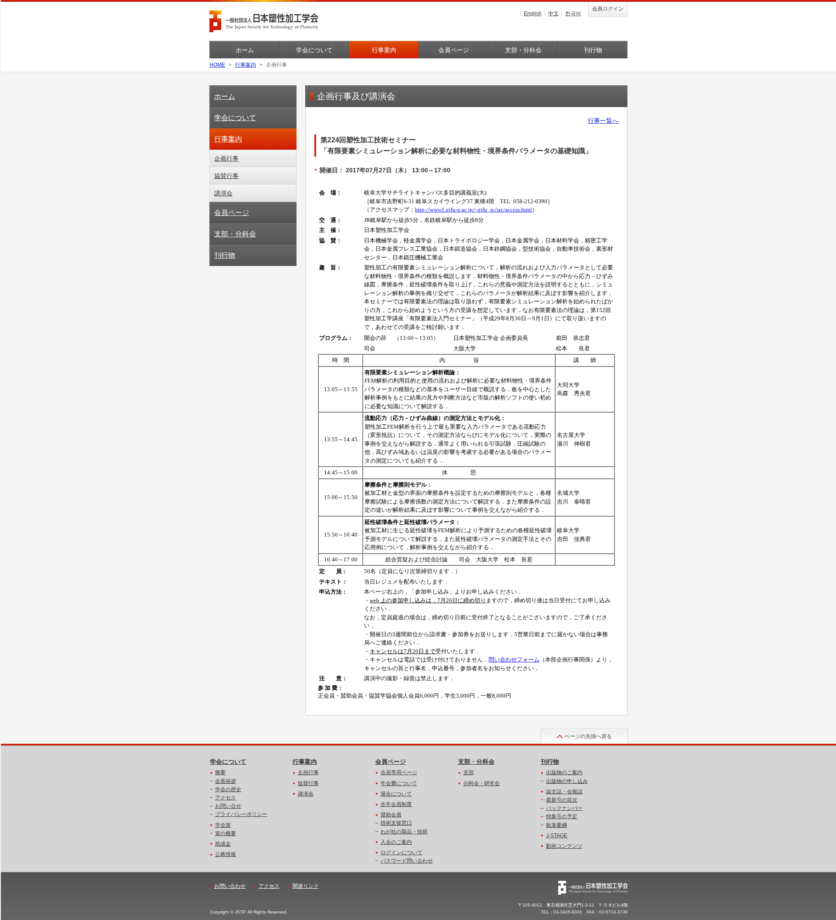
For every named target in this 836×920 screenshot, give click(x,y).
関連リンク (306, 886)
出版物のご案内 (564, 772)
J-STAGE (556, 836)
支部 (468, 772)
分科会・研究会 (481, 783)
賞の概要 (225, 833)
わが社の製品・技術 (404, 832)
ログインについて (401, 852)
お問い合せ (228, 806)
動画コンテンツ (564, 846)
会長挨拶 (225, 781)
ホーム (245, 50)
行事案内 (384, 50)
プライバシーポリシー (241, 814)
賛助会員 (391, 815)
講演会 (223, 193)
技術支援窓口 (396, 823)
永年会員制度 (396, 804)
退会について (396, 794)
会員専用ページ (399, 772)
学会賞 (223, 825)
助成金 (223, 844)
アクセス (225, 798)
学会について (314, 50)
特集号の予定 (561, 816)
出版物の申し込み (567, 781)
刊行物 (593, 50)
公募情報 (225, 854)
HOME (217, 65)
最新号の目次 (561, 800)
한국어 (573, 13)
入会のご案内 (396, 842)
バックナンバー (564, 808)
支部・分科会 (523, 50)
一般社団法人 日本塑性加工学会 (263, 21)
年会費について (399, 783)
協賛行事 (226, 175)
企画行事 (226, 158)
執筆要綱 (556, 825)
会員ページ (453, 50)
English (533, 13)
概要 (220, 772)
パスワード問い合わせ (407, 861)
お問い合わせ (230, 886)
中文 (553, 13)
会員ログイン (608, 9)
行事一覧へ (603, 120)
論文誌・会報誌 (564, 792)
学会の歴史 (228, 789)
